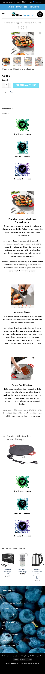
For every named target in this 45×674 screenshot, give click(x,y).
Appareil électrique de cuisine (28, 23)
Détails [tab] (5, 114)
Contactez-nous (8, 645)
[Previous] (5, 43)
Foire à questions (9, 640)
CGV (4, 597)
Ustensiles (8, 23)
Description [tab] (7, 109)
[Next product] (20, 27)
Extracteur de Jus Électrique (22, 571)
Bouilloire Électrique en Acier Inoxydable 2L (37, 574)
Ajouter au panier (26, 85)
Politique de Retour (10, 608)
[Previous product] (25, 27)
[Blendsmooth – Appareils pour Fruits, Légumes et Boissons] (23, 14)
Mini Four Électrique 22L (8, 572)
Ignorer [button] (38, 2)
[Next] (39, 43)
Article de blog (8, 629)
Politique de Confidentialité (13, 603)
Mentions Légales (9, 614)
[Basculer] (4, 436)
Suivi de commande (10, 634)
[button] (3, 14)
